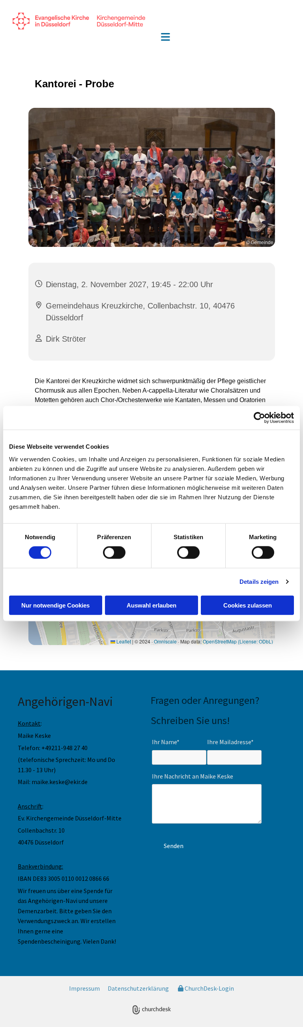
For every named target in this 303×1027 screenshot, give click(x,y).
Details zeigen (259, 581)
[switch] (114, 552)
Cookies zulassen (247, 605)
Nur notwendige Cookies (55, 605)
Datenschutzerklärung (138, 988)
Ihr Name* (166, 742)
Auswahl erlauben (151, 605)
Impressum (84, 988)
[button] (165, 38)
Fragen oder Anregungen (203, 700)
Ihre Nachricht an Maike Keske (192, 776)
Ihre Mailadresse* (230, 742)
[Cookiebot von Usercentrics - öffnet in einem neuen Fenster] (259, 418)
